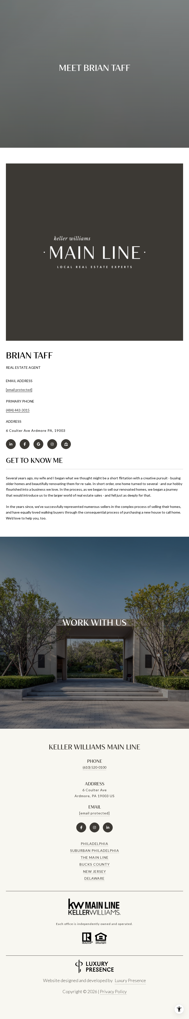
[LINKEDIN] (11, 444)
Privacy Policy (113, 991)
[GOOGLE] (38, 444)
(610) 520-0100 (94, 767)
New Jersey (94, 871)
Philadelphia (94, 843)
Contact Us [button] (94, 642)
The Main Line (94, 857)
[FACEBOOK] (25, 444)
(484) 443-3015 (18, 410)
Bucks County (94, 864)
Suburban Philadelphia (94, 850)
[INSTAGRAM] (52, 444)
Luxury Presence (130, 980)
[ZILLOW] (66, 444)
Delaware (94, 878)
